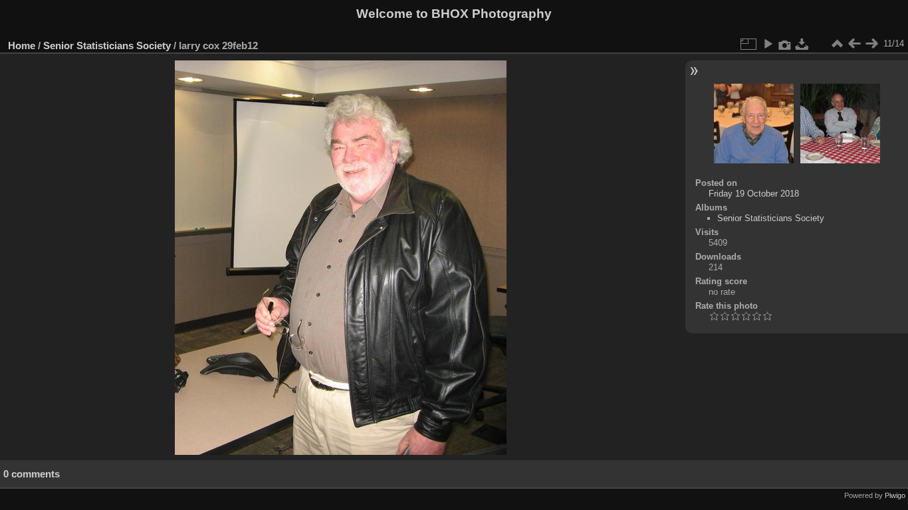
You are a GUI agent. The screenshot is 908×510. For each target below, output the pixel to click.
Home (21, 45)
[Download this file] (802, 43)
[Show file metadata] (785, 43)
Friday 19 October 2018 (754, 194)
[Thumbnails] (837, 43)
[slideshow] (767, 43)
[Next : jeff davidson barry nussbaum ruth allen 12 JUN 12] (871, 43)
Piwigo (895, 495)
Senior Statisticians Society (107, 45)
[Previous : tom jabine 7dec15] (854, 43)
